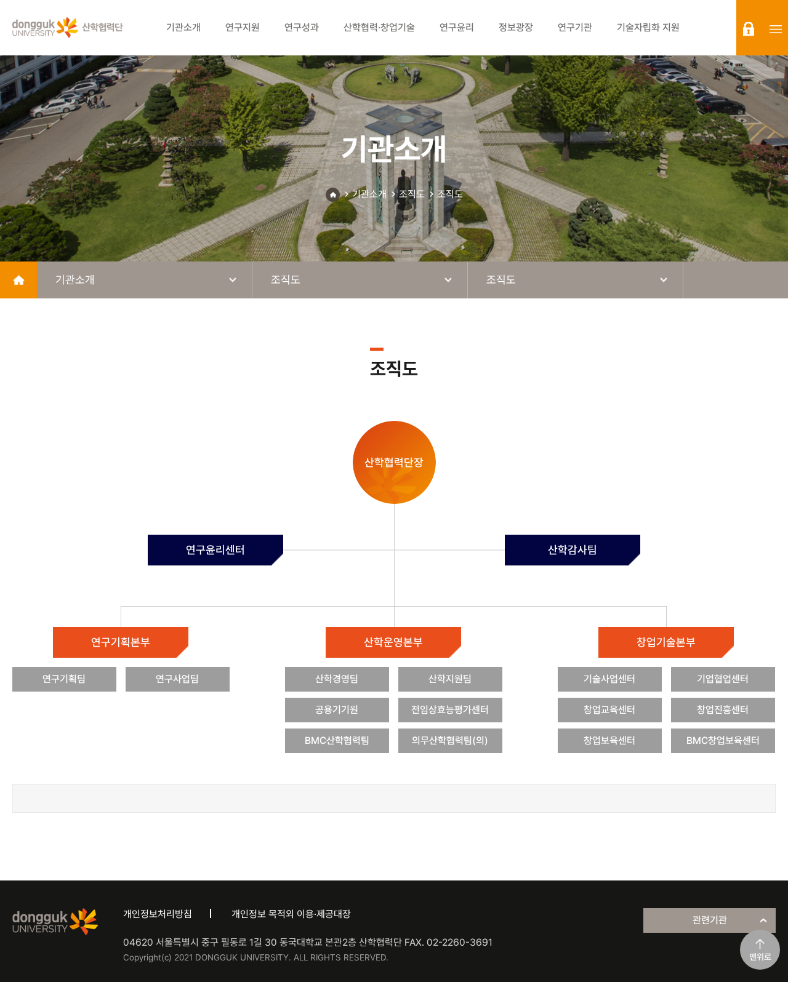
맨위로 (760, 957)
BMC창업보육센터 (723, 740)
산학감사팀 (572, 549)
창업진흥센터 (723, 710)
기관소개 (369, 194)
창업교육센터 (609, 710)
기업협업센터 (723, 679)
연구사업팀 (177, 679)
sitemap (776, 29)
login (748, 29)
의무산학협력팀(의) (450, 740)
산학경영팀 (336, 679)
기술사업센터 (609, 679)
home (18, 279)
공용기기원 (336, 710)
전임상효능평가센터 (450, 710)
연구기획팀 (64, 679)
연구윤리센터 (215, 549)
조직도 (412, 194)
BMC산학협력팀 (337, 740)
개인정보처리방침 (157, 914)
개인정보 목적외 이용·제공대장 (291, 914)
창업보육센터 (609, 740)
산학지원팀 (450, 679)
